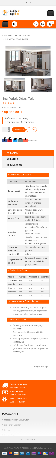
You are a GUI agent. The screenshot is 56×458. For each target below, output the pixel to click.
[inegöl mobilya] (28, 2)
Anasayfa (7, 35)
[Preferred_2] (9, 140)
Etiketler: (13, 158)
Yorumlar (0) (14, 165)
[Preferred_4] (20, 140)
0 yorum (6, 107)
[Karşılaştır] (42, 24)
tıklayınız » (17, 328)
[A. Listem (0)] (36, 24)
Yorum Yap (16, 107)
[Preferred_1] (4, 140)
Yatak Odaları (22, 35)
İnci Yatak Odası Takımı (16, 39)
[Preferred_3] (15, 140)
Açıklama (12, 152)
